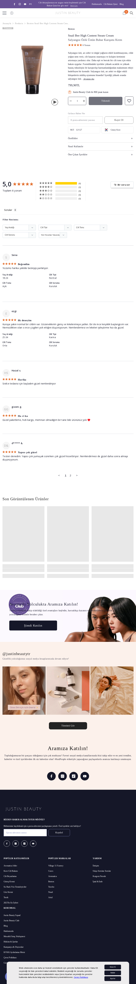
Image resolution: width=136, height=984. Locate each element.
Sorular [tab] (8, 209)
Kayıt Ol (119, 120)
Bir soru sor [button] (124, 184)
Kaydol (59, 832)
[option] (63, 4)
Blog (122, 4)
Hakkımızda (97, 4)
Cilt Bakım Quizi (111, 4)
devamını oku (89, 79)
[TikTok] (73, 776)
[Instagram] (20, 4)
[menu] (4, 13)
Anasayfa (6, 23)
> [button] (77, 475)
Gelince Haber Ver (76, 113)
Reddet (112, 973)
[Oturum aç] (12, 13)
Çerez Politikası (81, 977)
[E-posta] (30, 4)
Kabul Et (113, 967)
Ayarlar (112, 978)
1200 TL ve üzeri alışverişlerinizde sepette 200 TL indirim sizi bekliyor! (63, 4)
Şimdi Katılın (33, 625)
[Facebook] (14, 4)
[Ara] (132, 13)
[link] (23, 570)
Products (19, 23)
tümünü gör (68, 725)
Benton (71, 29)
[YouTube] (25, 4)
